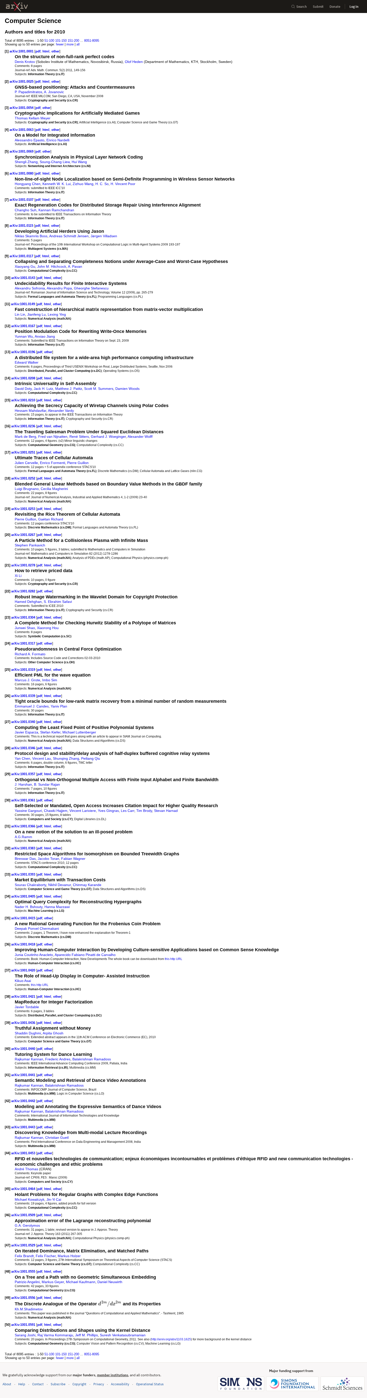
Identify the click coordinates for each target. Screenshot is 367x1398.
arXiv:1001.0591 (23, 1325)
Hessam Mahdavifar (30, 411)
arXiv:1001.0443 (23, 1127)
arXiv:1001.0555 (23, 1271)
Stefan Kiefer (50, 732)
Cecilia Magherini (54, 489)
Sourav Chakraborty (30, 885)
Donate (335, 6)
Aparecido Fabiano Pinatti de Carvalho (85, 955)
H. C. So (102, 184)
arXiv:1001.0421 (23, 996)
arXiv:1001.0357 (23, 774)
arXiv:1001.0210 (23, 400)
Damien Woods (127, 389)
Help (21, 1384)
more (70, 44)
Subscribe (58, 1384)
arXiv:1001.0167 (23, 326)
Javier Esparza (26, 732)
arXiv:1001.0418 (23, 944)
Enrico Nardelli (57, 140)
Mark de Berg (25, 437)
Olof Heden (134, 62)
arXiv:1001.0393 (23, 874)
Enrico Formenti (52, 463)
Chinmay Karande (87, 885)
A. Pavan (75, 266)
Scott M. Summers (98, 389)
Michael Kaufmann (80, 1282)
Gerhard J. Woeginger (108, 437)
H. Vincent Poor (123, 184)
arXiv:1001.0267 (23, 535)
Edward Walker (26, 362)
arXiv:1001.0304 (23, 617)
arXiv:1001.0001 (21, 51)
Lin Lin (20, 314)
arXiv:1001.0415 (23, 918)
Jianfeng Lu (36, 314)
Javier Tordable (27, 1007)
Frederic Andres (57, 1059)
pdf (37, 51)
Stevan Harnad (166, 811)
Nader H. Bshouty (28, 907)
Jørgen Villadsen (104, 236)
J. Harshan (23, 784)
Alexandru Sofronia (30, 288)
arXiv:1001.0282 (23, 591)
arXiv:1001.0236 (23, 426)
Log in (354, 6)
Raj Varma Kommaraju (55, 1335)
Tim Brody (144, 811)
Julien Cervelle (26, 463)
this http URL (173, 958)
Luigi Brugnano (27, 489)
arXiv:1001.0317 (23, 643)
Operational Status (150, 1384)
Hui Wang (79, 162)
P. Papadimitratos (28, 92)
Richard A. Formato (30, 654)
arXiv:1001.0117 (21, 256)
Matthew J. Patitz (68, 389)
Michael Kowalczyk (29, 1199)
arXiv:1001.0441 (23, 1075)
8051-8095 (91, 40)
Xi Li (18, 576)
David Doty (23, 389)
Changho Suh (25, 210)
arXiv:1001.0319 (23, 670)
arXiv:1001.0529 (23, 1245)
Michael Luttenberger (79, 732)
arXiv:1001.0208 (23, 378)
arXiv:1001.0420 (23, 970)
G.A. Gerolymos (27, 1225)
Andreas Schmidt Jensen (69, 236)
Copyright (79, 1384)
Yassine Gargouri (28, 811)
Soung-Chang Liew (55, 162)
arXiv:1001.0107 (21, 200)
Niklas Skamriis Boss (31, 236)
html (45, 51)
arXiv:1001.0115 (21, 226)
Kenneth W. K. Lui (56, 184)
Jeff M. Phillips (86, 1335)
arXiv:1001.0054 (21, 108)
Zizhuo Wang (83, 184)
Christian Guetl (57, 1138)
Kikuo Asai (23, 981)
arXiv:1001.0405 (23, 896)
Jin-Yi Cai (53, 1199)
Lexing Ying (57, 314)
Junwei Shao (25, 628)
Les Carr (127, 811)
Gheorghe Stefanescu (91, 288)
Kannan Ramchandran (56, 210)
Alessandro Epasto (29, 140)
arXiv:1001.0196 (23, 352)
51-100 (49, 40)
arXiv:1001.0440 (23, 1049)
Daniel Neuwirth (109, 1282)
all (78, 44)
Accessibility (120, 1384)
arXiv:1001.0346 (23, 748)
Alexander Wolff (140, 437)
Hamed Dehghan (28, 602)
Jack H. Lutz (43, 389)
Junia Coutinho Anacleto (34, 955)
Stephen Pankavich (30, 545)
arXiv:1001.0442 (23, 1101)
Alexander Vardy (61, 411)
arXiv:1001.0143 (23, 278)
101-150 (61, 40)
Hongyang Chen (27, 184)
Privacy (98, 1384)
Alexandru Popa (59, 288)
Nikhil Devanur (59, 885)
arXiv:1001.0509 (23, 1215)
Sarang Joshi (25, 1335)
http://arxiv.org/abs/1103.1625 (171, 1339)
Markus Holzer (69, 1256)
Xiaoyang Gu (25, 266)
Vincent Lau (41, 758)
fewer (60, 44)
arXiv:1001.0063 (21, 130)
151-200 (73, 40)
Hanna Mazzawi (57, 907)
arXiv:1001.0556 (23, 1298)
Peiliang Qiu (90, 758)
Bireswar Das (25, 859)
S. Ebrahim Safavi (58, 602)
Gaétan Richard (50, 519)
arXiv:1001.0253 (23, 509)
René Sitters (79, 437)
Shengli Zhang (26, 162)
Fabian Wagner (73, 859)
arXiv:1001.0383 (23, 848)
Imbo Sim (49, 680)
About (6, 1384)
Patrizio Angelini (27, 1282)
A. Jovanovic (54, 92)
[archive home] (17, 6)
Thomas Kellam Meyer (32, 118)
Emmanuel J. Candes (32, 706)
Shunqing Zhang (66, 758)
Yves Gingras (108, 811)
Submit (318, 6)
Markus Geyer (53, 1282)
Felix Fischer (46, 1256)
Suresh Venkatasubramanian (123, 1335)
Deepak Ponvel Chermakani (37, 929)
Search (301, 6)
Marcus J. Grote (27, 680)
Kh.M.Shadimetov (29, 1309)
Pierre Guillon (78, 463)
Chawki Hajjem (55, 811)
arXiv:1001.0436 (23, 1023)
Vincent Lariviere (82, 811)
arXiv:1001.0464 (23, 1189)
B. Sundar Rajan (47, 784)
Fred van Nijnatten (52, 437)
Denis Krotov (25, 62)
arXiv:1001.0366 (23, 826)
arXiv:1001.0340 (23, 722)
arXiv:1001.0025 (21, 81)
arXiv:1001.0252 (23, 478)
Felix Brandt (24, 1256)
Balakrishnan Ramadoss (91, 1059)
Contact (38, 1384)
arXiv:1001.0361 (23, 800)
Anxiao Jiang (45, 336)
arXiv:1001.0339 (23, 696)
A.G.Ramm (23, 837)
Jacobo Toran (48, 859)
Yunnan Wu (24, 336)
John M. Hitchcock (51, 266)
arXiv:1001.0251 (23, 452)
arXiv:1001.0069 (21, 151)
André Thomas (26, 1169)
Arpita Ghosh (53, 1033)
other (55, 51)
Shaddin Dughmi (28, 1033)
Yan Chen (22, 758)
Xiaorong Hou (48, 628)
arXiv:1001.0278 (23, 565)
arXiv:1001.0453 (23, 1153)
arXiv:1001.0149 (23, 304)
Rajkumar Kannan (29, 1059)
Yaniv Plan (59, 706)
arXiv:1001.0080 (21, 173)
